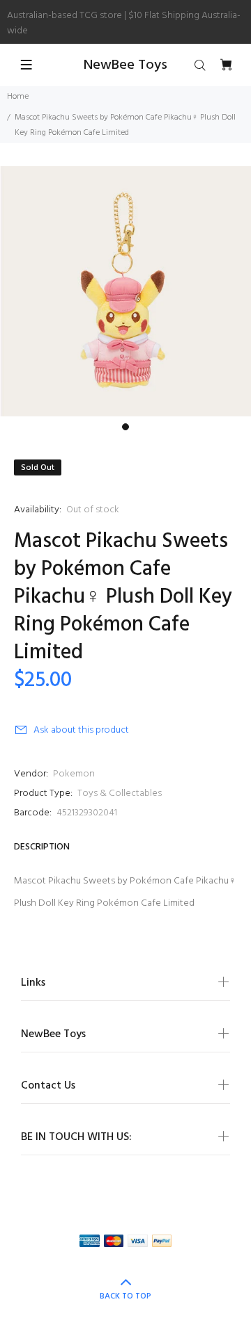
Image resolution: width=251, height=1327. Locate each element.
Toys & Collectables (119, 793)
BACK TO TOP (125, 1296)
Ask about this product (81, 730)
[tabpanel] (125, 291)
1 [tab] (125, 426)
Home (18, 97)
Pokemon (74, 774)
